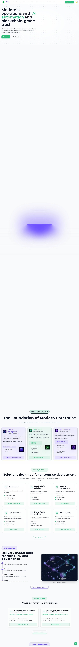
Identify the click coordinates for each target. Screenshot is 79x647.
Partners (44, 2)
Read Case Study (22, 624)
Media (40, 2)
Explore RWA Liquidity (64, 529)
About (14, 2)
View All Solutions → (39, 537)
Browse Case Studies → (39, 632)
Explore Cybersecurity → (65, 457)
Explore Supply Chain (39, 503)
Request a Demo (69, 2)
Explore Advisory (39, 529)
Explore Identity (64, 503)
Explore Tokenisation (13, 503)
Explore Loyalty (13, 529)
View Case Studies (17, 37)
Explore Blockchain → (39, 457)
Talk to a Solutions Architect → (39, 587)
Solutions (25, 2)
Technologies (19, 2)
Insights (36, 2)
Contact (49, 2)
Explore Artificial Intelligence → (13, 457)
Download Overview (58, 2)
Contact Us (6, 36)
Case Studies (31, 2)
